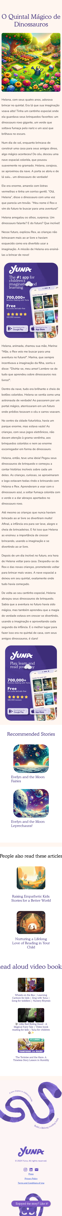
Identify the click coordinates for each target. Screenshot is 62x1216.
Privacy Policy (31, 1178)
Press (31, 1174)
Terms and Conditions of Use (31, 1183)
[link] (17, 329)
